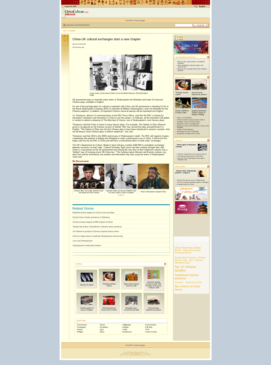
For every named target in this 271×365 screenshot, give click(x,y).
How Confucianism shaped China (153, 192)
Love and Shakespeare (83, 241)
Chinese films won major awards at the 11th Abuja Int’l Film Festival (88, 192)
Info (64, 31)
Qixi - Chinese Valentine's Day (189, 261)
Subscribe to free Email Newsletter (78, 25)
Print (181, 37)
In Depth (71, 31)
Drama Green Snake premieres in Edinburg (91, 217)
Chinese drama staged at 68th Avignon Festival (93, 222)
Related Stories (83, 208)
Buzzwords (179, 282)
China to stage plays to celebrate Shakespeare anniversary (98, 236)
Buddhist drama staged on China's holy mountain (93, 213)
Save (181, 39)
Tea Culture (182, 286)
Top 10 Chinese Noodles (185, 268)
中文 (196, 6)
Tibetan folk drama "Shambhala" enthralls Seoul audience (97, 227)
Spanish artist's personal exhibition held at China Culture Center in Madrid (121, 192)
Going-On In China (194, 282)
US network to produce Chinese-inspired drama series (96, 231)
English (202, 6)
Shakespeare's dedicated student (87, 245)
